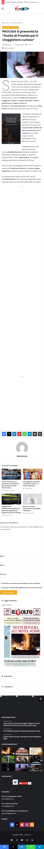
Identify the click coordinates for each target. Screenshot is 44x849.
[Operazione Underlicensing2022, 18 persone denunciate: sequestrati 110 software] (11, 499)
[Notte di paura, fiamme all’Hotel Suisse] (8, 751)
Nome (2, 556)
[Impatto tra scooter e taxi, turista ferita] (35, 767)
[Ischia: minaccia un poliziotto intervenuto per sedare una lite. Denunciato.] (11, 474)
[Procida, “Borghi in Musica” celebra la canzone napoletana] (35, 751)
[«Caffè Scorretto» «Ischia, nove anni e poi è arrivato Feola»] (35, 759)
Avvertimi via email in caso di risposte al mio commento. (21, 583)
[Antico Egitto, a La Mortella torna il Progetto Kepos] (8, 759)
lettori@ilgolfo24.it (8, 799)
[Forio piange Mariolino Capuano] (22, 767)
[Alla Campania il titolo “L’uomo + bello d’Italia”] (22, 751)
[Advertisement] (22, 280)
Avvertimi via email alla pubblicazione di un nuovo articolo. (22, 587)
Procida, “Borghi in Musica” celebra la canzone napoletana (24, 2)
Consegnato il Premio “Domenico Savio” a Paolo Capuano (31, 484)
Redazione (8, 45)
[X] (9, 434)
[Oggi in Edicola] (22, 668)
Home (6, 23)
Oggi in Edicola (7, 605)
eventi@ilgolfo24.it (8, 806)
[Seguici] (41, 699)
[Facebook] (4, 434)
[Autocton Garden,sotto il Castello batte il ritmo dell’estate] (8, 767)
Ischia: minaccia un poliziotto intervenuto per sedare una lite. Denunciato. (10, 485)
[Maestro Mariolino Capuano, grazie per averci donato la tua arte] (22, 759)
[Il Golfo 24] (22, 9)
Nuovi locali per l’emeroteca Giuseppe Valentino (31, 508)
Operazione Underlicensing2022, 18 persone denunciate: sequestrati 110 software (11, 509)
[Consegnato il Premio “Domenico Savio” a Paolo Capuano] (32, 474)
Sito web (3, 574)
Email (2, 565)
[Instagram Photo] (8, 703)
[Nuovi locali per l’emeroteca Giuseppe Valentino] (32, 499)
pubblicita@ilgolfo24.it (9, 813)
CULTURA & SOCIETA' (16, 23)
